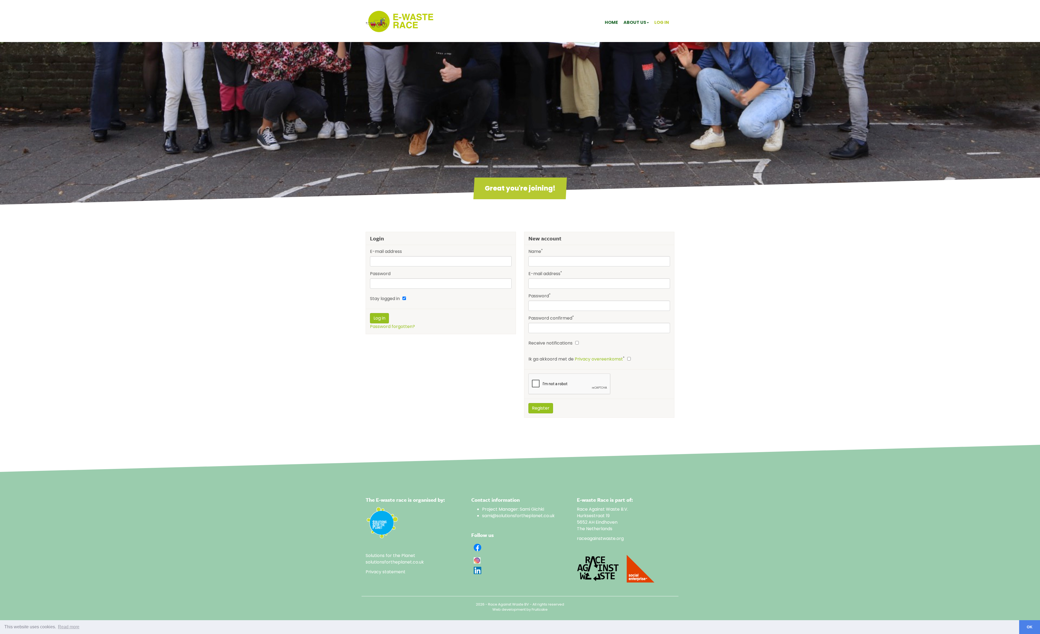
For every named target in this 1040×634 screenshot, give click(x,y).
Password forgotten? (392, 326)
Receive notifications (550, 343)
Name (535, 251)
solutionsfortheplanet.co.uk (395, 562)
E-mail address (386, 251)
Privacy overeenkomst (599, 359)
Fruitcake (540, 609)
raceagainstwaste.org (600, 538)
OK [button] (1029, 627)
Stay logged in (385, 298)
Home (611, 22)
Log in (661, 22)
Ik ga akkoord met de (576, 359)
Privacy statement (385, 572)
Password (380, 274)
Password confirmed (551, 318)
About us (634, 22)
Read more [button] (68, 627)
